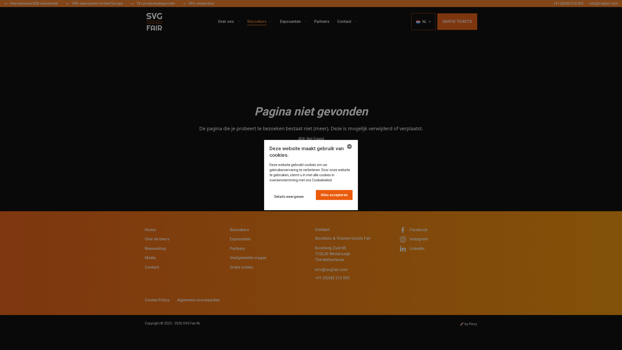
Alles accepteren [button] (334, 195)
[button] (289, 197)
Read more (341, 180)
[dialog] (311, 175)
